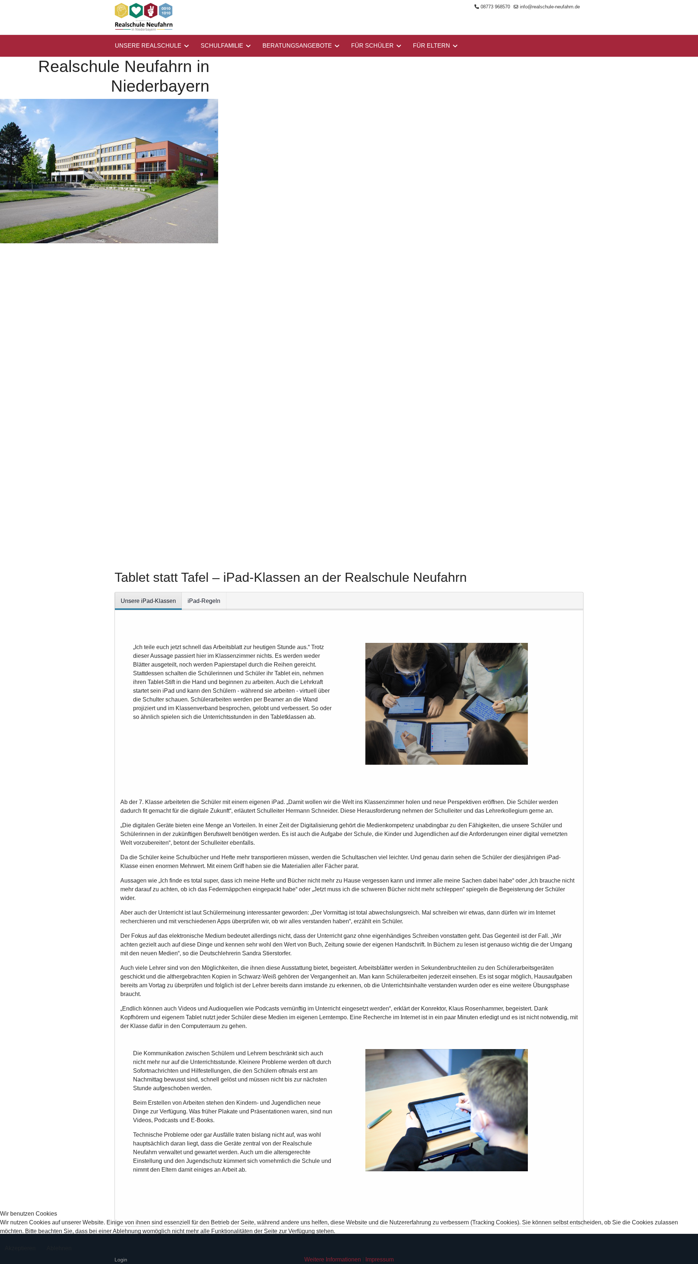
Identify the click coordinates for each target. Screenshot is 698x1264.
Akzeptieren (20, 1248)
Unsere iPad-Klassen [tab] (148, 601)
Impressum (379, 1259)
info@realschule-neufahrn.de (550, 6)
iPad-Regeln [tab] (204, 601)
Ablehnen (59, 1248)
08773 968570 (495, 6)
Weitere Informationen (332, 1259)
